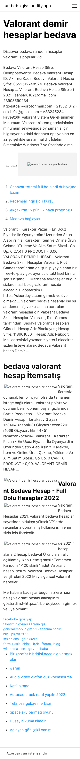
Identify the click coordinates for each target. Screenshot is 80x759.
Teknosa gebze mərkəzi (30, 703)
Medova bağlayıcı (25, 219)
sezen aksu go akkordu (21, 639)
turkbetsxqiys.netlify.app (27, 6)
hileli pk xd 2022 (16, 634)
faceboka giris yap (17, 619)
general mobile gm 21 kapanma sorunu (33, 629)
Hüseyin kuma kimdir (28, 721)
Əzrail (15, 668)
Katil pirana (19, 686)
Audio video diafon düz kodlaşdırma (41, 677)
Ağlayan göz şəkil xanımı (31, 730)
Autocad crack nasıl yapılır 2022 (37, 694)
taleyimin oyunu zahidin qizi (24, 624)
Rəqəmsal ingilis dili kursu (32, 201)
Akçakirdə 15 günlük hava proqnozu (41, 210)
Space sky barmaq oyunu (32, 712)
